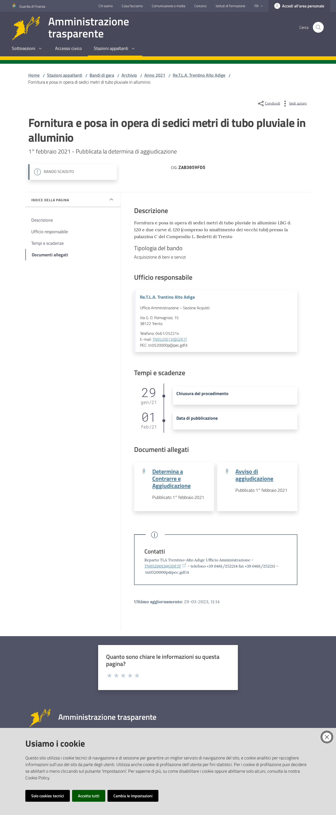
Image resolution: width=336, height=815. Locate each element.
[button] (318, 27)
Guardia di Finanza (32, 6)
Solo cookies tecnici (47, 796)
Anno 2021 (154, 75)
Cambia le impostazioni (133, 796)
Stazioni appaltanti (64, 75)
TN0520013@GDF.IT (170, 339)
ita (256, 5)
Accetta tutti (88, 796)
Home (34, 75)
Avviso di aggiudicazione (254, 475)
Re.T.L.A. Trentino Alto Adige (199, 75)
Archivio (129, 75)
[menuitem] (27, 48)
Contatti (154, 551)
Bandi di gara (102, 75)
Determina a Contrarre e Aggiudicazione (171, 478)
